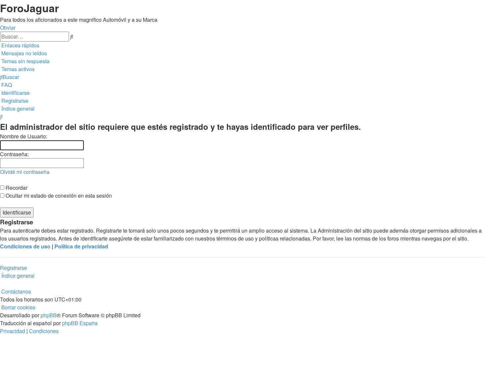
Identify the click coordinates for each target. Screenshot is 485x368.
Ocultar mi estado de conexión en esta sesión (58, 195)
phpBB (49, 315)
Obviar (8, 27)
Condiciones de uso (25, 246)
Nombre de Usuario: (23, 136)
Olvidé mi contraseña (24, 172)
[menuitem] (23, 53)
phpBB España (80, 323)
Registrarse (13, 267)
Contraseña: (14, 154)
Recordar (15, 187)
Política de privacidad (81, 246)
